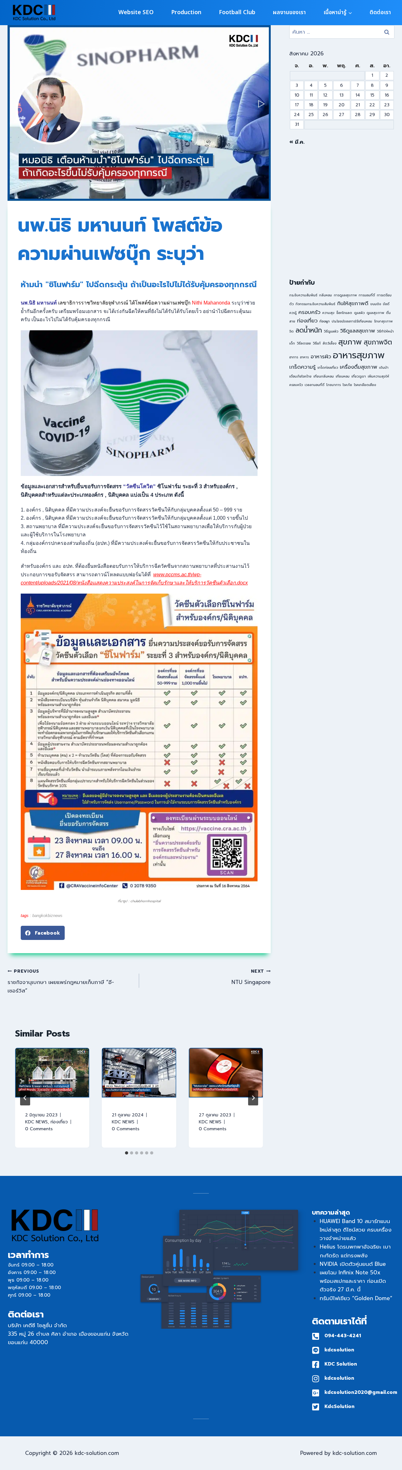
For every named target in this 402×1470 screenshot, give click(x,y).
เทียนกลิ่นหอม (323, 376)
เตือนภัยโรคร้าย (300, 376)
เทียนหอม (343, 376)
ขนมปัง (375, 303)
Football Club (237, 12)
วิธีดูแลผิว (331, 331)
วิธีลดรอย (304, 343)
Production (186, 12)
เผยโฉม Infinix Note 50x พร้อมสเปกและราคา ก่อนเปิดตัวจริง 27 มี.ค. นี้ (353, 1281)
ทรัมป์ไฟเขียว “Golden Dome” (356, 1298)
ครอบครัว (309, 312)
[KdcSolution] (316, 1407)
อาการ (293, 357)
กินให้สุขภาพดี (352, 303)
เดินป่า (383, 367)
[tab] (126, 1152)
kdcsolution (339, 1349)
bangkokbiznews (47, 915)
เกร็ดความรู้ (302, 367)
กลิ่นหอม (325, 295)
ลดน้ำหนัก (309, 330)
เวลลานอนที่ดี (314, 384)
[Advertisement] (341, 212)
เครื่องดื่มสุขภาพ (358, 367)
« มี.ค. (297, 142)
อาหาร (304, 357)
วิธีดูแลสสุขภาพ (357, 331)
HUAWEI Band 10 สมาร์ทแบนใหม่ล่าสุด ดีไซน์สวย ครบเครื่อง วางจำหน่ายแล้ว (355, 1229)
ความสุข (328, 312)
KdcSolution (339, 1406)
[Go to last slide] (25, 1097)
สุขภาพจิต (378, 342)
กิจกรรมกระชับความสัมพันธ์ (315, 303)
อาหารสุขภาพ (359, 355)
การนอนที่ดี (367, 295)
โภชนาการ (333, 384)
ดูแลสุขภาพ (375, 312)
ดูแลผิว (359, 312)
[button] (43, 933)
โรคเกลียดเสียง (365, 384)
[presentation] (52, 1073)
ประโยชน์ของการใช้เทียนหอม (352, 321)
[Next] (253, 1097)
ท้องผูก (324, 321)
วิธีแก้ (317, 343)
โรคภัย (347, 384)
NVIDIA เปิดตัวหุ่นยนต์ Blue (353, 1264)
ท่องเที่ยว (59, 1122)
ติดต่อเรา (380, 12)
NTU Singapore (251, 977)
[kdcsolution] (316, 1350)
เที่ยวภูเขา (358, 376)
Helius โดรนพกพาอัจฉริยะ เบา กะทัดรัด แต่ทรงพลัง (355, 1251)
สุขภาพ (350, 342)
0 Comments (39, 1129)
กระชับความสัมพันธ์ (303, 295)
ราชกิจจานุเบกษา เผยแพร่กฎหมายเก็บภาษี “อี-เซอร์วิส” (61, 981)
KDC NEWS (36, 1122)
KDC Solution (340, 1364)
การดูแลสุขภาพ (345, 295)
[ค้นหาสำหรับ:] (341, 32)
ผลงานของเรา (289, 12)
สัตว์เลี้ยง (329, 343)
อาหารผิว (321, 357)
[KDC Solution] (316, 1364)
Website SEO (136, 12)
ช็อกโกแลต (344, 312)
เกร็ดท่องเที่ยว (328, 367)
